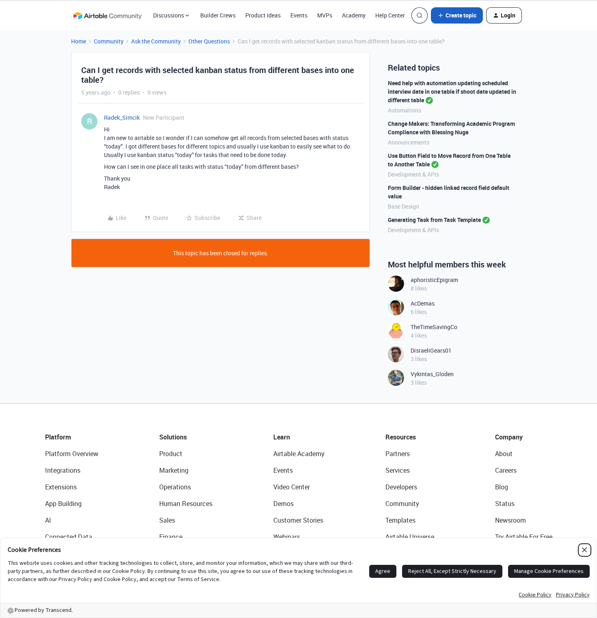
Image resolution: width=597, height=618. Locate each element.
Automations (404, 110)
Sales (167, 520)
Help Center (390, 15)
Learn (281, 437)
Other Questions (209, 41)
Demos (283, 503)
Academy (354, 15)
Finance (170, 536)
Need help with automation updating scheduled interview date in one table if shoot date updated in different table (452, 91)
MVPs (324, 15)
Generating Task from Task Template (434, 220)
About (504, 453)
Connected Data (68, 536)
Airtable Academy (298, 453)
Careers (506, 470)
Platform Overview (71, 453)
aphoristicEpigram (434, 280)
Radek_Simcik (122, 117)
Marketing (173, 470)
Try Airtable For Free (523, 536)
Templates (400, 520)
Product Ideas (263, 15)
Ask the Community (156, 41)
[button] (457, 15)
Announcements (408, 142)
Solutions (173, 437)
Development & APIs (413, 174)
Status (505, 503)
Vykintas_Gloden (432, 374)
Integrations (62, 470)
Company (509, 437)
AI (48, 520)
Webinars (286, 536)
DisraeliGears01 (431, 350)
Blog (501, 486)
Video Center (291, 486)
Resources (400, 437)
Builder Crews (218, 15)
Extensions (61, 486)
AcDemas (423, 303)
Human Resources (185, 503)
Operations (175, 486)
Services (397, 470)
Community (108, 41)
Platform (58, 437)
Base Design (403, 206)
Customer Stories (298, 520)
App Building (63, 503)
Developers (401, 486)
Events (298, 15)
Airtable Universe (409, 536)
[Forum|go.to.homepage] (107, 15)
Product (170, 453)
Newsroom (510, 520)
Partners (397, 453)
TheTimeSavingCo (434, 327)
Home (78, 41)
